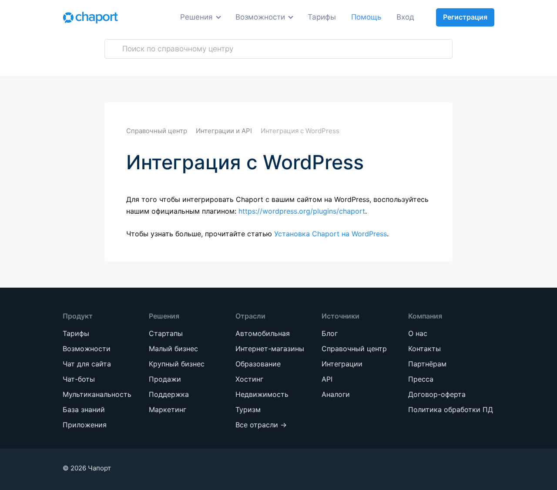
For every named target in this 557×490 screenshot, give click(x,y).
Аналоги (336, 394)
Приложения (85, 424)
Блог (330, 333)
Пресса (420, 379)
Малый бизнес (147, 140)
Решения (196, 17)
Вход (405, 17)
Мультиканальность (97, 394)
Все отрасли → (235, 163)
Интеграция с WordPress (300, 131)
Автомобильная (237, 54)
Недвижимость (236, 130)
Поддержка (142, 70)
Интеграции (342, 363)
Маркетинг (140, 86)
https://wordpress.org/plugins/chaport (301, 211)
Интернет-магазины (226, 76)
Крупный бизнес (151, 156)
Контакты (424, 348)
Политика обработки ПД (450, 409)
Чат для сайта (87, 363)
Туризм (221, 146)
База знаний (84, 409)
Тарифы (322, 17)
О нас (417, 333)
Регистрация (465, 17)
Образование (232, 98)
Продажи (137, 54)
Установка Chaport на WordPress (330, 233)
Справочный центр (354, 348)
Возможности (260, 17)
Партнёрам (427, 363)
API (327, 379)
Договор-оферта (437, 394)
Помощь (366, 17)
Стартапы (138, 124)
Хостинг (222, 114)
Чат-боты (79, 379)
